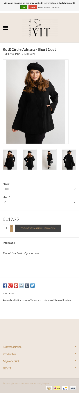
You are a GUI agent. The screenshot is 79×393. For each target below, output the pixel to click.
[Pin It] (16, 285)
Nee (32, 7)
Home (6, 53)
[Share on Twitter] (32, 285)
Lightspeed (44, 383)
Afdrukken (65, 300)
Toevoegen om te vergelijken (44, 300)
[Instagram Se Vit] (43, 330)
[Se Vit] (45, 27)
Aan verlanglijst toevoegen (16, 300)
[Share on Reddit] (21, 285)
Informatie (9, 242)
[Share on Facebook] (5, 285)
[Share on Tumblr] (27, 285)
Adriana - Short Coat (23, 53)
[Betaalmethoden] (49, 388)
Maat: (6, 197)
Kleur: (6, 183)
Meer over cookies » (49, 7)
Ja (23, 7)
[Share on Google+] (10, 285)
